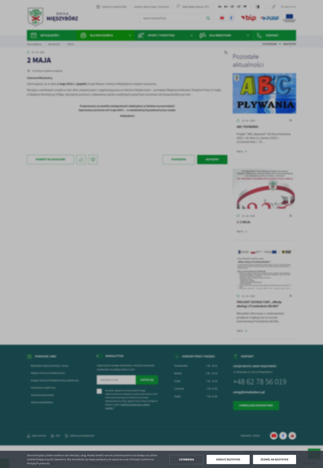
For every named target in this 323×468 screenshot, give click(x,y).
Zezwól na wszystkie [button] (275, 459)
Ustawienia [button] (186, 459)
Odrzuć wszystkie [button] (228, 459)
